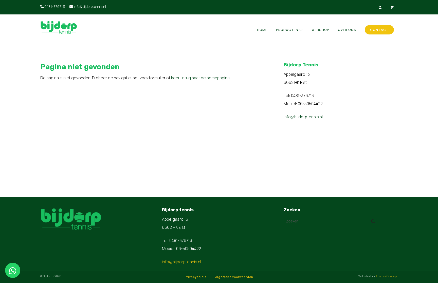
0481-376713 (54, 6)
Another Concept (387, 276)
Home (262, 30)
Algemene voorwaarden (234, 277)
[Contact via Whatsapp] (12, 270)
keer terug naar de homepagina (200, 78)
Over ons (347, 30)
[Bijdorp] (82, 27)
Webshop (320, 30)
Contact (379, 30)
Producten (287, 30)
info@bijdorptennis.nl (89, 6)
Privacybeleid (196, 277)
